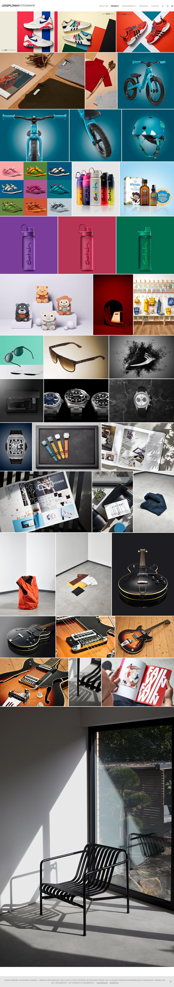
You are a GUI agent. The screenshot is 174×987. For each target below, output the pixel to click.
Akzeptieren (102, 983)
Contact (155, 6)
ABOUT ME (103, 6)
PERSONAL (143, 6)
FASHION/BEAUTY (129, 6)
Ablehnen (114, 983)
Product (115, 6)
